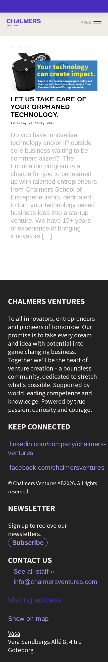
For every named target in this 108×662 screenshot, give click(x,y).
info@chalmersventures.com (55, 581)
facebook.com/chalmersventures (57, 467)
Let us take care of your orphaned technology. (48, 106)
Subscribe (27, 542)
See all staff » (34, 571)
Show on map (28, 618)
